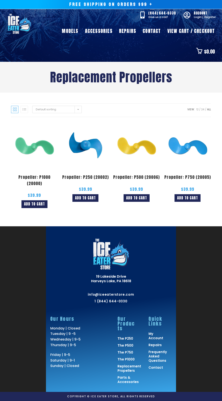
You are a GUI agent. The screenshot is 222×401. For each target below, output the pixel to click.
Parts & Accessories (126, 379)
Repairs (155, 345)
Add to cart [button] (34, 204)
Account (200, 13)
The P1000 (126, 359)
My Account (156, 335)
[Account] (187, 14)
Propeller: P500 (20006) (136, 177)
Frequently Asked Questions (157, 356)
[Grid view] (14, 109)
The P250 (125, 338)
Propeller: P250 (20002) (85, 177)
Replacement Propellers (126, 368)
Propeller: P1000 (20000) (34, 180)
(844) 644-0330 (162, 13)
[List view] (24, 109)
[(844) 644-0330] (142, 14)
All (209, 109)
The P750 (125, 352)
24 (202, 109)
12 (197, 109)
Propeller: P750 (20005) (187, 177)
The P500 (125, 345)
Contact (156, 367)
